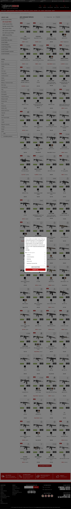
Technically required (31, 252)
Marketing (29, 259)
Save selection (35, 267)
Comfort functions (30, 257)
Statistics (28, 254)
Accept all (35, 269)
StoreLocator (29, 261)
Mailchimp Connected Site (32, 263)
